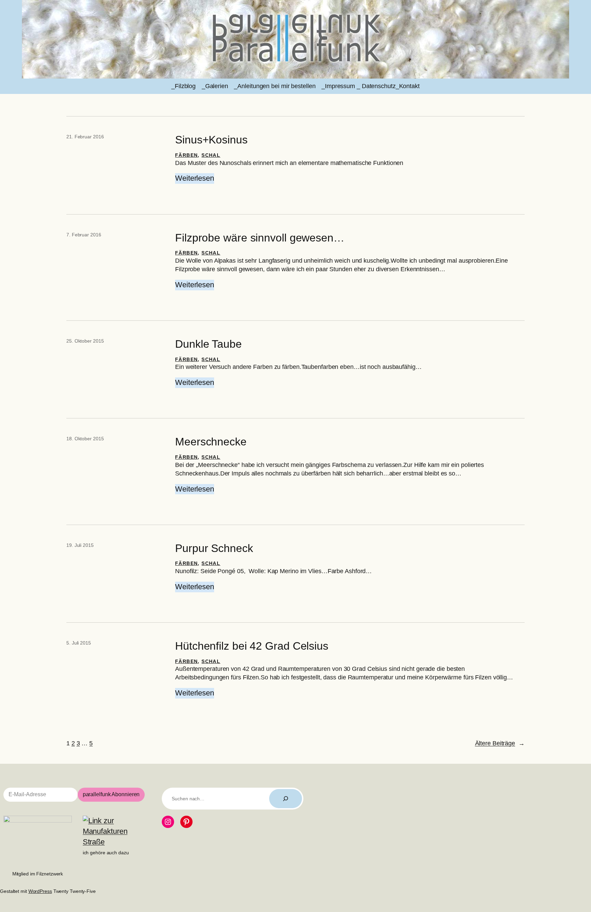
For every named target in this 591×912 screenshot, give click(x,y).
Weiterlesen (194, 179)
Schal (210, 155)
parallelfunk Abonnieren (111, 794)
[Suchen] (285, 798)
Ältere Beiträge (500, 743)
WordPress (40, 891)
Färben (186, 155)
